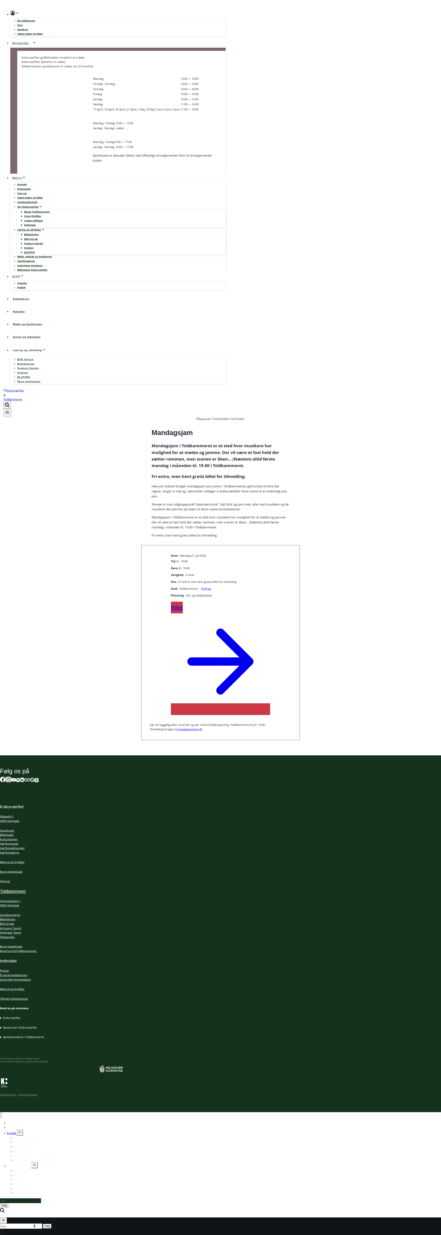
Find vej (22, 193)
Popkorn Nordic (33, 243)
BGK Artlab (7, 924)
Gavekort (22, 29)
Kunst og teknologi (26, 336)
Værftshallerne (26, 261)
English (21, 287)
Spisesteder (24, 189)
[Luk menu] (1, 1115)
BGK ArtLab (31, 239)
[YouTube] (13, 780)
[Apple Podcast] (36, 780)
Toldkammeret (13, 891)
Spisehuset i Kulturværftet (20, 1027)
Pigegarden (7, 937)
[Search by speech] (34, 1200)
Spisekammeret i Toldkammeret (23, 1037)
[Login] (118, 14)
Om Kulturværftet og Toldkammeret (35, 1160)
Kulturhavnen (9, 839)
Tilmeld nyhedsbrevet (14, 999)
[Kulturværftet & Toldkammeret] (13, 399)
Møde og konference (27, 324)
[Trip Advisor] (27, 780)
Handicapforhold (27, 202)
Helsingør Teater (10, 933)
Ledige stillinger (33, 220)
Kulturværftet (11, 1018)
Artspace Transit (10, 928)
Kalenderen (21, 298)
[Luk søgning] (3, 1220)
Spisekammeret (10, 915)
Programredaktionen (13, 975)
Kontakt (22, 184)
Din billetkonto (26, 20)
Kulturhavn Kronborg (29, 265)
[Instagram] (8, 780)
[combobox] (20, 1200)
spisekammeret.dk (190, 729)
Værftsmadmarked (12, 848)
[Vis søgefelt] (7, 405)
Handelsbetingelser (28, 1094)
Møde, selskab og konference (34, 256)
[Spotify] (18, 780)
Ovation (29, 247)
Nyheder (19, 311)
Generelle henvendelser (15, 980)
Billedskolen (31, 234)
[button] (17, 14)
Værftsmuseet (9, 844)
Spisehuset (7, 831)
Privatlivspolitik (8, 1094)
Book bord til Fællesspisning (18, 951)
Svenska (22, 283)
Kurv (20, 25)
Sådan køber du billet (30, 33)
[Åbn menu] (7, 413)
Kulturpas (30, 225)
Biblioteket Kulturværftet (32, 270)
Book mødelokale (11, 872)
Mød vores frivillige (12, 862)
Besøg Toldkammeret (37, 211)
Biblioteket (7, 835)
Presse (4, 971)
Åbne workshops (29, 381)
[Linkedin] (22, 780)
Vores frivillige (32, 216)
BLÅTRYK (29, 252)
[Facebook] (3, 780)
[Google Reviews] (32, 780)
